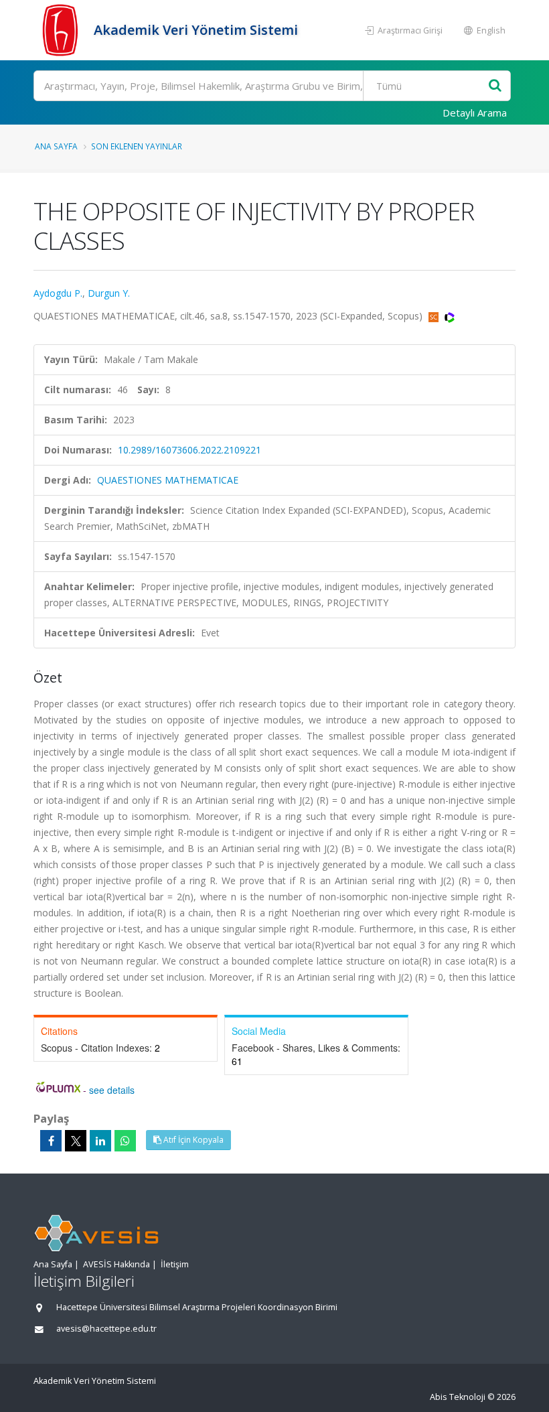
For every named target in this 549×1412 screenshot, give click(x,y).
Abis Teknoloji (457, 1397)
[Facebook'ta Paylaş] (51, 1140)
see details (112, 1090)
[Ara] (495, 86)
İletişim (175, 1264)
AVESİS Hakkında (116, 1264)
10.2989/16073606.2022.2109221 (189, 449)
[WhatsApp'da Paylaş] (125, 1140)
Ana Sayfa (56, 146)
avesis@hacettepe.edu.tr (106, 1328)
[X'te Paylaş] (75, 1140)
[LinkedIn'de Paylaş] (100, 1140)
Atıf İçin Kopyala (192, 1139)
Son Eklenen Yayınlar (136, 146)
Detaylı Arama (475, 112)
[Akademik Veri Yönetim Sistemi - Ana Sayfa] (61, 30)
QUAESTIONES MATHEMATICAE (167, 480)
